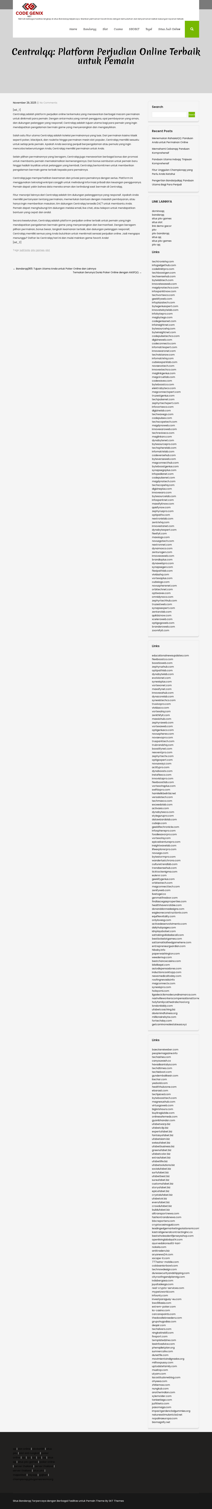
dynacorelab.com (163, 696)
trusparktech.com (163, 741)
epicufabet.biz (160, 1191)
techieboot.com (162, 1072)
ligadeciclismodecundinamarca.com (174, 994)
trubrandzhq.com (162, 745)
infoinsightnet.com (163, 325)
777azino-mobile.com (165, 1262)
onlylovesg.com (161, 920)
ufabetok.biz (159, 1198)
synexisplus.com (162, 681)
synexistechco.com (164, 700)
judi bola (25, 250)
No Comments (48, 102)
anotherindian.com (163, 1392)
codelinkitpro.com (163, 269)
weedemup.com (162, 957)
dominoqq (158, 211)
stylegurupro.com (163, 816)
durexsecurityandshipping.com (170, 1273)
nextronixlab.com (162, 518)
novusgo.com (160, 853)
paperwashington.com (166, 953)
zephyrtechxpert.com (165, 403)
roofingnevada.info (163, 979)
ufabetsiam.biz (161, 1139)
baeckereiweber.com (165, 1049)
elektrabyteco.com (164, 388)
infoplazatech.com (163, 302)
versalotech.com (162, 797)
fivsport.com (159, 1336)
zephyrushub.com (163, 666)
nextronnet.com (162, 544)
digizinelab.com (161, 410)
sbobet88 (38, 1449)
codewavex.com (162, 381)
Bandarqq (89, 29)
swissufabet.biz (161, 1142)
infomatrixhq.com (163, 358)
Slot (105, 29)
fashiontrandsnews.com (166, 1217)
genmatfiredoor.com (165, 898)
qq (14, 1449)
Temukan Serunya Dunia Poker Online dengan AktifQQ (107, 272)
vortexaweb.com (162, 726)
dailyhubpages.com (164, 927)
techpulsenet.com (163, 399)
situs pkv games (161, 218)
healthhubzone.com (164, 1087)
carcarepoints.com (164, 1314)
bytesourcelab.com (164, 496)
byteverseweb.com (164, 459)
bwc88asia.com (161, 1303)
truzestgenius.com (163, 395)
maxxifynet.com (161, 689)
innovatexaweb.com (164, 284)
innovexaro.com (161, 492)
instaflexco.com (161, 775)
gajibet (43, 1475)
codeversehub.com (164, 455)
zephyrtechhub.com (164, 600)
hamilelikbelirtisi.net (164, 793)
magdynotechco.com (165, 287)
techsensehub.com (164, 276)
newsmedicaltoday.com (166, 976)
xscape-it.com (161, 1258)
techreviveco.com (163, 433)
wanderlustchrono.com (166, 860)
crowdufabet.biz (162, 1206)
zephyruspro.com (163, 511)
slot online (24, 1449)
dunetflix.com (160, 1355)
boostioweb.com (162, 663)
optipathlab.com (162, 670)
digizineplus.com (162, 489)
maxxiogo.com (161, 537)
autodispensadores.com (166, 968)
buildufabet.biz (161, 1210)
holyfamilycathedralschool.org (170, 1002)
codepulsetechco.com (166, 336)
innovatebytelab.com (165, 310)
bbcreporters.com (163, 1221)
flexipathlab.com (162, 571)
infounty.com (160, 1295)
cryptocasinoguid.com (165, 1224)
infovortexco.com (163, 407)
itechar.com (159, 1079)
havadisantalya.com (164, 1064)
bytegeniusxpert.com (165, 306)
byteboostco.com (163, 384)
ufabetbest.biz (161, 1176)
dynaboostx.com (162, 771)
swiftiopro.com (161, 789)
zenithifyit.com (161, 715)
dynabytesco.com (163, 812)
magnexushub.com (163, 1101)
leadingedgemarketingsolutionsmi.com (175, 1228)
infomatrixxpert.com (164, 347)
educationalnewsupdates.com (170, 655)
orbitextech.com (162, 883)
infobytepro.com (162, 313)
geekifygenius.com (163, 879)
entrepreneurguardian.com (168, 946)
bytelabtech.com (162, 280)
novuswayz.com (161, 763)
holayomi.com (160, 991)
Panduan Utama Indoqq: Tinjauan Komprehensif (172, 161)
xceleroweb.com (162, 619)
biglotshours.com (162, 1109)
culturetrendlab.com (164, 864)
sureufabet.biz (160, 1180)
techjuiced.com (161, 1094)
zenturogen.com (162, 552)
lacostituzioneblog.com (166, 1377)
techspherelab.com (164, 448)
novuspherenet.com (164, 585)
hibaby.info (158, 950)
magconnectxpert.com (166, 392)
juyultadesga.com (162, 1284)
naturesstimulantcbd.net (167, 1414)
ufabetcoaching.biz (163, 1009)
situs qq (156, 237)
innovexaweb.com (163, 556)
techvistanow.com (163, 354)
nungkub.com (160, 1388)
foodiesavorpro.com (164, 834)
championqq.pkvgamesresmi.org (33, 1479)
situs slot (157, 222)
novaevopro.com (162, 737)
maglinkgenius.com (163, 373)
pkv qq (156, 244)
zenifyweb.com (161, 890)
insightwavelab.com (164, 845)
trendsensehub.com (164, 868)
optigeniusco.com (163, 730)
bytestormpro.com (164, 857)
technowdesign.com (164, 1269)
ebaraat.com (160, 1090)
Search (157, 107)
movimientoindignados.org (168, 1359)
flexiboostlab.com (163, 782)
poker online (47, 1462)
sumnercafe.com (162, 1351)
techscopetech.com (164, 422)
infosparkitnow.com (164, 291)
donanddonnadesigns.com (168, 909)
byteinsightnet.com (164, 332)
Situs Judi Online (169, 29)
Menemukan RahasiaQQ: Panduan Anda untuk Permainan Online (172, 140)
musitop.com (160, 1370)
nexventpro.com (162, 752)
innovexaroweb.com (164, 429)
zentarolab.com (161, 612)
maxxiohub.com (161, 719)
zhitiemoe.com (161, 1385)
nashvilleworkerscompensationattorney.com (179, 998)
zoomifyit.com (160, 630)
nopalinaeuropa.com (164, 1418)
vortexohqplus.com (164, 786)
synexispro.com (161, 987)
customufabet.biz (162, 1183)
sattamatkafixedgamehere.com (171, 942)
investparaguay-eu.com (166, 1299)
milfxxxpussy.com (162, 1362)
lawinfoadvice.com (163, 1344)
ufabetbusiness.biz (163, 1146)
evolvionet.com (161, 678)
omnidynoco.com (162, 597)
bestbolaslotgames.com (167, 938)
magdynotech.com (163, 481)
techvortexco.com (163, 295)
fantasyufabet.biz (162, 1135)
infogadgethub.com (164, 265)
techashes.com (161, 1057)
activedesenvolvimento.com (169, 924)
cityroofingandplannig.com (168, 1277)
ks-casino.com (161, 1310)
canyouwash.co (161, 1061)
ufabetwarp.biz (161, 1124)
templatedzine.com (164, 1340)
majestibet (19, 1475)
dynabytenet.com (163, 440)
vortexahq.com (161, 711)
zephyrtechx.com (163, 756)
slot (47, 250)
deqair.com (159, 1325)
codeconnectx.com (164, 343)
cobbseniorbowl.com (165, 1265)
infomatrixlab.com (163, 451)
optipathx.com (161, 515)
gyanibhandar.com (163, 1120)
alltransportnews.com (165, 1213)
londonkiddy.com (162, 1006)
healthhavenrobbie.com (167, 905)
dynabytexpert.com (164, 530)
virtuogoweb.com (162, 1105)
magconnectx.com (163, 983)
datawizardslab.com (164, 819)
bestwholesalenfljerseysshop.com (173, 1236)
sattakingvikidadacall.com (168, 935)
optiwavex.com (161, 593)
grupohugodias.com (164, 1321)
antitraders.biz (161, 1251)
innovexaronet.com (164, 351)
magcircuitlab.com (163, 377)
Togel (149, 29)
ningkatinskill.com (163, 1333)
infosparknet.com (163, 500)
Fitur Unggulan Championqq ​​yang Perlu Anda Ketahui (172, 172)
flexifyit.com (159, 533)
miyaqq (32, 1475)
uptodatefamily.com (164, 1366)
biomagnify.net (161, 1422)
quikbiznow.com (161, 615)
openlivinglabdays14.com (167, 1239)
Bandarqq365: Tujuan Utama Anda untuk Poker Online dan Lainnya (54, 268)
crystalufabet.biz (162, 1195)
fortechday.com (162, 1020)
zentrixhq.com (160, 522)
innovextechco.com (164, 369)
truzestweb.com (162, 604)
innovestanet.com (163, 526)
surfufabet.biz (160, 1172)
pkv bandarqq (160, 233)
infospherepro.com (164, 830)
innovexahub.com (163, 693)
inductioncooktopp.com (166, 972)
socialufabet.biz (161, 1169)
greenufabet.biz (161, 1150)
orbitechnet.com (162, 589)
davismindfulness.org (164, 1013)
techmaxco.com (162, 801)
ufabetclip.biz (160, 1128)
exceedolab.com (162, 804)
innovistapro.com (162, 778)
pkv (154, 229)
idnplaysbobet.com (164, 931)
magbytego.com (162, 317)
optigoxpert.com (162, 760)
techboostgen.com (164, 272)
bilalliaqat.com (161, 965)
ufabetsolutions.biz (163, 1165)
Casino (118, 29)
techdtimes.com (162, 1068)
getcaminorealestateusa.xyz (169, 1024)
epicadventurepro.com (166, 842)
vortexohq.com (161, 838)
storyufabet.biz (161, 1187)
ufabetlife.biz (160, 1161)
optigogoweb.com (163, 623)
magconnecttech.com (166, 886)
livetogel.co (159, 894)
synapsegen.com (162, 567)
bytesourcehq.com (163, 328)
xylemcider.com (161, 1396)
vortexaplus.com (162, 578)
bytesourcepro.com (164, 444)
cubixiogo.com (160, 582)
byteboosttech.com (164, 1098)
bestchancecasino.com (166, 961)
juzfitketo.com (160, 1403)
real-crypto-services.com (168, 1288)
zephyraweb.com (162, 722)
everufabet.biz (161, 1202)
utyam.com (159, 1373)
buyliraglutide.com (163, 1113)
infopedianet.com (163, 474)
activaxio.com (160, 808)
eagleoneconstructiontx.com (169, 912)
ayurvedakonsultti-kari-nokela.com (166, 1245)
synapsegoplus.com (164, 470)
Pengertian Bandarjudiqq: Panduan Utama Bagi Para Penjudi (173, 182)
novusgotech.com (163, 541)
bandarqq (158, 215)
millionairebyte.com (164, 1017)
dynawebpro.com (163, 563)
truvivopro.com (161, 704)
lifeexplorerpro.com (164, 849)
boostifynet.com (162, 748)
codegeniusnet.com (164, 321)
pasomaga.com (161, 1407)
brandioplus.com (162, 559)
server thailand (23, 1466)
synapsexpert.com (163, 608)
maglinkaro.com (162, 436)
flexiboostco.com (162, 659)
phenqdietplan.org (163, 1347)
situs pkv (38, 1470)
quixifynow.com (161, 507)
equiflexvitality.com (163, 916)
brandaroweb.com (163, 626)
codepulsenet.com (163, 477)
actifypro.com (160, 767)
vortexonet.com (162, 685)
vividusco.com (160, 707)
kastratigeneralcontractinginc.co (172, 1232)
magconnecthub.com (165, 462)
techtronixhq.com (163, 261)
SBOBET (134, 29)
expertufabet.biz (162, 1131)
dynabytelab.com (163, 674)
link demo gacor (162, 226)
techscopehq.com (163, 485)
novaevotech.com (163, 366)
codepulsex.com (162, 418)
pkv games (37, 250)
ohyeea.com (159, 1381)
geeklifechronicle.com (165, 827)
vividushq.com (160, 574)
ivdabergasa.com (162, 1280)
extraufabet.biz (161, 1157)
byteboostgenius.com (165, 466)
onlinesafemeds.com (164, 1116)
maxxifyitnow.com (163, 503)
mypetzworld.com (163, 1292)
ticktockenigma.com (164, 871)
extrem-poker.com (164, 1306)
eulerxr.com (159, 875)
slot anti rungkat (29, 1453)
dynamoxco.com (162, 548)
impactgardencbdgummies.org (171, 1411)
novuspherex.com (163, 734)
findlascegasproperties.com (169, 901)
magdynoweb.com (163, 425)
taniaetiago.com (162, 1400)
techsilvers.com (161, 1329)
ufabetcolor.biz (161, 1154)
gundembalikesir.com (165, 1075)
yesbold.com (160, 1083)
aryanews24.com (162, 1254)
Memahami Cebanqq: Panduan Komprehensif (170, 151)
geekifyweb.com (162, 299)
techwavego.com (162, 414)
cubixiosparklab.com (164, 362)
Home (73, 29)
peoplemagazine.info (165, 1053)
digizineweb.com (162, 340)
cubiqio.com (159, 823)
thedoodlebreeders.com (167, 1318)
